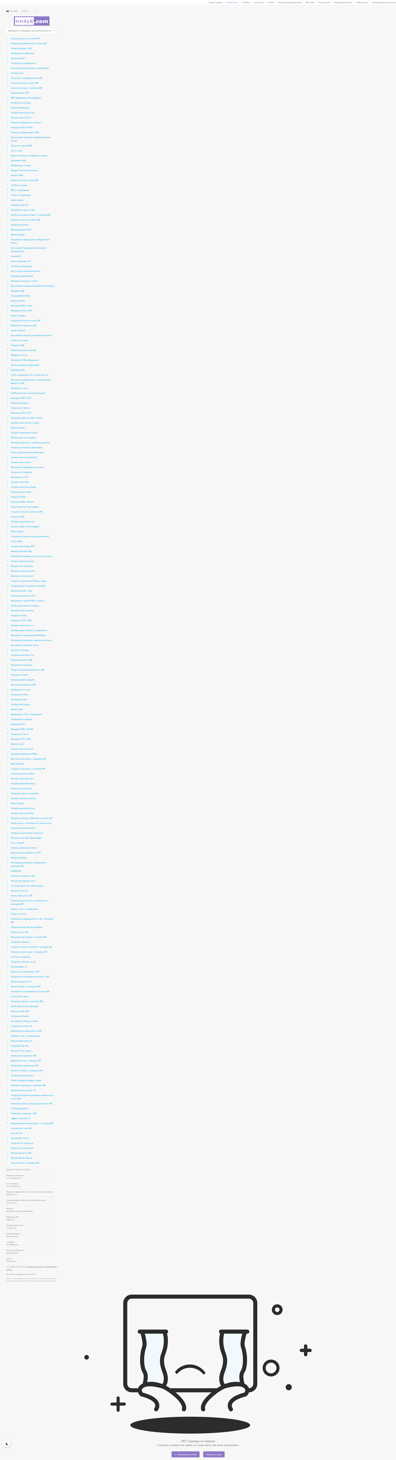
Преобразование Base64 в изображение (29, 630)
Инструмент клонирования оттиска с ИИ (30, 976)
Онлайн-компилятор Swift (23, 595)
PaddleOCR (16, 870)
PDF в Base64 (17, 531)
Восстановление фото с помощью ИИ (28, 758)
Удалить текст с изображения (24, 908)
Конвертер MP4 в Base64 (22, 501)
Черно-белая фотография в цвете (26, 1080)
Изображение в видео (21, 165)
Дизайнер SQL (18, 290)
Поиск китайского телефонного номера (29, 155)
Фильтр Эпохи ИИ (19, 932)
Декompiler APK (18, 160)
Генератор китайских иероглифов (26, 447)
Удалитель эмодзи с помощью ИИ (26, 1070)
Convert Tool (258, 2)
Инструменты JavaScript (22, 566)
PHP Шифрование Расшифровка (26, 97)
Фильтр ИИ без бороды (21, 1157)
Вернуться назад (214, 1454)
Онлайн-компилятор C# (22, 748)
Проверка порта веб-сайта (23, 570)
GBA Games (310, 2)
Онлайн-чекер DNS (20, 481)
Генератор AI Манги (20, 407)
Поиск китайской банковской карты (27, 452)
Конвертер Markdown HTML (24, 753)
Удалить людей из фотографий (25, 526)
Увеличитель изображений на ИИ (26, 77)
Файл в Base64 (17, 803)
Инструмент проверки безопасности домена (31, 556)
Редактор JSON (18, 300)
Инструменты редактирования (289, 2)
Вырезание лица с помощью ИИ (26, 1060)
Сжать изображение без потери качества (29, 374)
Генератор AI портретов (22, 1143)
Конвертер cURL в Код (21, 590)
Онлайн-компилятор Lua (22, 654)
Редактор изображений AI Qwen (26, 122)
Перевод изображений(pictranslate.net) (14, 1251)
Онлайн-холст (17, 73)
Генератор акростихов (21, 491)
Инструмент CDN (19, 699)
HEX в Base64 (17, 763)
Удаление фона (18, 58)
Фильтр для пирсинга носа (23, 880)
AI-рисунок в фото (19, 996)
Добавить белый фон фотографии (26, 927)
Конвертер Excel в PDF (21, 659)
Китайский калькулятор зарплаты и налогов (31, 640)
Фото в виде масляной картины (25, 271)
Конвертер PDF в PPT (21, 397)
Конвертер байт (18, 369)
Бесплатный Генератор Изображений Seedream (32, 285)
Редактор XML (18, 516)
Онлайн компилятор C (21, 462)
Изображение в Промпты (22, 53)
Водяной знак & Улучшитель (24, 170)
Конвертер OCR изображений (25, 359)
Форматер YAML (19, 615)
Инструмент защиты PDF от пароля (27, 600)
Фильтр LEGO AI (19, 890)
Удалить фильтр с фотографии (25, 506)
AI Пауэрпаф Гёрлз (20, 1108)
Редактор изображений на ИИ (25, 132)
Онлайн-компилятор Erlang (23, 486)
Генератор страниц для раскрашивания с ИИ (31, 1103)
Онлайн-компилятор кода (22, 112)
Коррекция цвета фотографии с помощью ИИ (32, 1123)
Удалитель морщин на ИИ (23, 875)
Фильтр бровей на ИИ (21, 1152)
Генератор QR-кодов (20, 107)
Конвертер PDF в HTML (22, 729)
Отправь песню (232, 2)
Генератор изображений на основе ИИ (29, 43)
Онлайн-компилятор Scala (23, 808)
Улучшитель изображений (23, 63)
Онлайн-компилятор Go (22, 778)
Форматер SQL (18, 345)
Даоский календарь (20, 650)
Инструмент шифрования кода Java (27, 467)
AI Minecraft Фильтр (20, 704)
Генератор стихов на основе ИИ (25, 320)
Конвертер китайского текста (24, 280)
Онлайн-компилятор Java (22, 561)
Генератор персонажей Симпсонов (27, 832)
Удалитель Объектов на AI (23, 961)
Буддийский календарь (21, 664)
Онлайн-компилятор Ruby (23, 783)
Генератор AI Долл (19, 734)
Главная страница (215, 2)
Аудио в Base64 (18, 330)
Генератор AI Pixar (19, 694)
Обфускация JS (362, 2)
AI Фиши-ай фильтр (20, 956)
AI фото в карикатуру (21, 195)
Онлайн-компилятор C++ (22, 625)
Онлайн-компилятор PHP (22, 546)
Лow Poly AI (17, 1133)
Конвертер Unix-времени (22, 610)
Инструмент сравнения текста (25, 645)
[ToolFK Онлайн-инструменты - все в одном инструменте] (31, 21)
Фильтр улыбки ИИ (20, 1011)
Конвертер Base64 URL (21, 551)
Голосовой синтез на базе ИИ (24, 82)
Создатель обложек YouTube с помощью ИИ (31, 946)
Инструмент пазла (19, 388)
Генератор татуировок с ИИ (24, 1113)
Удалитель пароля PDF (21, 145)
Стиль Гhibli (16, 541)
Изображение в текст (20, 689)
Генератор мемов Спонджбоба (25, 793)
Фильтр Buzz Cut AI (20, 1138)
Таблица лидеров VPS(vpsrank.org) (14, 1226)
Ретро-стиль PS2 (18, 913)
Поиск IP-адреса (18, 315)
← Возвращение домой (185, 1454)
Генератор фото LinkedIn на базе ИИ (28, 585)
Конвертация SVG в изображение (26, 714)
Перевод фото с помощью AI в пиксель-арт (31, 823)
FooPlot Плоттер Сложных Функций (28, 393)
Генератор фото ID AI (21, 117)
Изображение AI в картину (23, 437)
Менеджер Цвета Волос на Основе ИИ (29, 936)
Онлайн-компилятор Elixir (23, 827)
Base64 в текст (17, 743)
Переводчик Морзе (19, 402)
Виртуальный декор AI (21, 1040)
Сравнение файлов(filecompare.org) (13, 1234)
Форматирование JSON (343, 2)
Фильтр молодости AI (21, 981)
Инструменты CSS (19, 477)
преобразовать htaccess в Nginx (25, 422)
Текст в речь (16, 150)
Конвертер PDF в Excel (21, 305)
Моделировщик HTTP (21, 229)
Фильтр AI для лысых (21, 1050)
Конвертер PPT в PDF (21, 738)
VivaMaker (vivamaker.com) (12, 1243)
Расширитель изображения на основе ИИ (30, 991)
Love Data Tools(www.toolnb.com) (13, 1184)
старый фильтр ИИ (19, 1045)
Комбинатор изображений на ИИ (26, 1030)
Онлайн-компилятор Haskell (24, 457)
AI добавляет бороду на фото (24, 1021)
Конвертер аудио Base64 (22, 275)
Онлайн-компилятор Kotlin (23, 798)
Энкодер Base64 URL (20, 295)
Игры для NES (324, 2)
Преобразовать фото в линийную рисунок (30, 442)
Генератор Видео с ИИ (21, 48)
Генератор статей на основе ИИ (25, 219)
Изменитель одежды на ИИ (23, 325)
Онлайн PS (16, 256)
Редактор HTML (18, 496)
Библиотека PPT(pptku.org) (12, 1218)
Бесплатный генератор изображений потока (31, 335)
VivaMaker (245, 2)
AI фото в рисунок (19, 340)
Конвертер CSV (18, 724)
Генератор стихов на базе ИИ (24, 180)
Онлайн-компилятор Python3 (24, 432)
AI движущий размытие (22, 1075)
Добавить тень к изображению (25, 1035)
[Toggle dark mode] (7, 1444)
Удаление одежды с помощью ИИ (26, 87)
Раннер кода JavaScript (21, 788)
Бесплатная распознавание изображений (30, 68)
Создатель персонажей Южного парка (28, 580)
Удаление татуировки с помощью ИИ (28, 1085)
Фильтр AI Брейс (19, 857)
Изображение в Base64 (21, 719)
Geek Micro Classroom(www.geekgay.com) (14, 1176)
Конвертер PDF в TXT (21, 412)
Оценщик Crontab (19, 674)
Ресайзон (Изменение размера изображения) (19, 1209)
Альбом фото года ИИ (21, 1128)
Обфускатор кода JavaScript (23, 350)
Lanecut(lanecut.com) (11, 1259)
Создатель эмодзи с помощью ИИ (26, 511)
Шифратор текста (19, 355)
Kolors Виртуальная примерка (25, 1006)
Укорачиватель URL (20, 92)
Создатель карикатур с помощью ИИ (28, 768)
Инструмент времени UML (23, 684)
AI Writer (270, 2)
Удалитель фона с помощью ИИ (25, 986)
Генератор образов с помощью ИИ (27, 1001)
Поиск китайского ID (21, 261)
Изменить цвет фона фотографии (26, 837)
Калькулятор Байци (20, 224)
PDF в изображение (20, 190)
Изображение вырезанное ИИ (25, 1065)
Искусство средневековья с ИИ (25, 971)
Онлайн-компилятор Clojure (24, 847)
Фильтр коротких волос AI (23, 1090)
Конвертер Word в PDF (21, 310)
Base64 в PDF (17, 175)
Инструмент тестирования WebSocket (28, 635)
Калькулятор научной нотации (25, 605)
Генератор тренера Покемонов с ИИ (27, 669)
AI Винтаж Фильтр (19, 1016)
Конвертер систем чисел (22, 575)
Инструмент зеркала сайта (23, 209)
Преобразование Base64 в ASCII (26, 852)
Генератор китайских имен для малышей (30, 536)
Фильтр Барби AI (19, 966)
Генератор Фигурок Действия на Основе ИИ (31, 818)
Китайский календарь (21, 102)
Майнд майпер (18, 234)
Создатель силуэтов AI (21, 1025)
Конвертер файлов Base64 (23, 679)
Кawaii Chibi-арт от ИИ (21, 895)
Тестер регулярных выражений (25, 364)
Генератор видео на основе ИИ (25, 38)
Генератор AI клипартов (22, 1147)
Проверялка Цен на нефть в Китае (27, 417)
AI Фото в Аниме (19, 185)
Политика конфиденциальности (21, 1274)
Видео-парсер (17, 199)
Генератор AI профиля (21, 472)
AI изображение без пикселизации (27, 885)
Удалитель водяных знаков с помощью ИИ (30, 214)
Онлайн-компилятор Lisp (22, 521)
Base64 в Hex (17, 709)
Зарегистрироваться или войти (384, 2)
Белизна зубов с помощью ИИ (25, 1162)
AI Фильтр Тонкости (20, 941)
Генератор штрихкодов (21, 266)
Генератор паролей (19, 204)
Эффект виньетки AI (20, 1118)
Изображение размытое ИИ (23, 1055)
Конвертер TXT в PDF (21, 620)
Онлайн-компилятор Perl (22, 813)
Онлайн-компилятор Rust (22, 773)
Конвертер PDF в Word (21, 127)
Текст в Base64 (17, 842)
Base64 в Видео (18, 427)
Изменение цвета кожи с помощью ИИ (29, 951)
